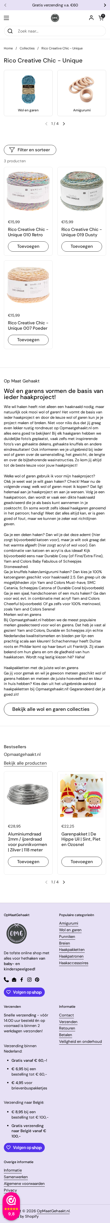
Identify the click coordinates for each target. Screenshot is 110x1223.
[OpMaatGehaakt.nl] (55, 18)
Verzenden (68, 1021)
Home (8, 48)
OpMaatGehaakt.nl (53, 1211)
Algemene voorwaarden (24, 1183)
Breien (64, 943)
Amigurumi (68, 923)
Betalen (65, 1034)
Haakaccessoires (73, 962)
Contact (66, 1015)
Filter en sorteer (34, 150)
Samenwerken (16, 1176)
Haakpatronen (71, 956)
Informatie (13, 1170)
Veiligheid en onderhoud (80, 1041)
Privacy (10, 1190)
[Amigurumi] (82, 89)
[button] (101, 18)
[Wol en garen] (28, 89)
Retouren (67, 1028)
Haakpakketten (72, 949)
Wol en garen (70, 929)
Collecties (27, 48)
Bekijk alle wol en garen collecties (51, 709)
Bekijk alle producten (25, 763)
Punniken (67, 936)
